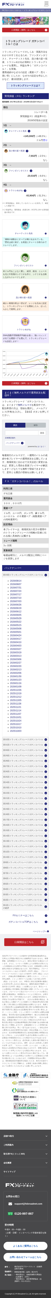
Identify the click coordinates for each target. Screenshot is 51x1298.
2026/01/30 (15, 676)
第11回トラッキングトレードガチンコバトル (23, 851)
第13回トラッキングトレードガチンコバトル (23, 841)
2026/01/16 (15, 683)
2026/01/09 (15, 686)
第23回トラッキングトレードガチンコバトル (23, 787)
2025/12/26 (15, 690)
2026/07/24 (15, 591)
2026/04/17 (15, 639)
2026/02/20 (15, 666)
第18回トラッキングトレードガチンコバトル (23, 814)
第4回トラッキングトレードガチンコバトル (22, 889)
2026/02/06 (15, 673)
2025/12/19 (15, 693)
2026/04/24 (15, 635)
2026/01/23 (15, 680)
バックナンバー (13, 443)
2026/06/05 (15, 615)
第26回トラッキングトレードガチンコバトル (23, 771)
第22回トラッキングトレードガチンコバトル (23, 793)
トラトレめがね (16, 190)
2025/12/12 (15, 697)
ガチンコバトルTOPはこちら (23, 922)
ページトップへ (40, 931)
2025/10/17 (15, 724)
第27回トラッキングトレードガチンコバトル (23, 766)
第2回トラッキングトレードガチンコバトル (22, 900)
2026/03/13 (15, 656)
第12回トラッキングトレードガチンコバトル (23, 846)
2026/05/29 (15, 618)
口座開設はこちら (24, 942)
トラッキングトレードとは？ (25, 85)
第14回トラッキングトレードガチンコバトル (23, 836)
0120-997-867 (23, 1213)
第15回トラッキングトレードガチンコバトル (23, 830)
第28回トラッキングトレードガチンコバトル (23, 761)
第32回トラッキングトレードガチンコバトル (23, 739)
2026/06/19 (15, 608)
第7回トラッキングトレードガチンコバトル (22, 873)
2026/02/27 (15, 663)
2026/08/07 (15, 584)
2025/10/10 (15, 727)
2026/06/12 (15, 611)
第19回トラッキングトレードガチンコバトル (23, 809)
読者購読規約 (10, 438)
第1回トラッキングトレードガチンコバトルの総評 (22, 906)
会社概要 (7, 1163)
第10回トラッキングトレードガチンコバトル (23, 857)
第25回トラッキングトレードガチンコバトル (23, 777)
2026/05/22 (15, 622)
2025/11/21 (15, 707)
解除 (36, 425)
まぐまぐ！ (41, 447)
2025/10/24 (15, 721)
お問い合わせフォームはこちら (25, 1257)
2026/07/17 (15, 594)
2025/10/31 (15, 717)
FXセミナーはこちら (23, 915)
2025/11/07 (15, 714)
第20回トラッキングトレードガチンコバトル (23, 803)
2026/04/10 (15, 642)
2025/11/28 (15, 703)
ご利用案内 (8, 1145)
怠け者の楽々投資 (17, 151)
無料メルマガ (25, 405)
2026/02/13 (15, 669)
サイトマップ (9, 1171)
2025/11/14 (15, 710)
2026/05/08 (15, 628)
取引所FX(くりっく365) (14, 1154)
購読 (15, 425)
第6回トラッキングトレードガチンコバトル (22, 878)
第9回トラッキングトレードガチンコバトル (22, 862)
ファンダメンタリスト (19, 171)
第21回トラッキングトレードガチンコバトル (23, 798)
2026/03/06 (15, 659)
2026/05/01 (15, 632)
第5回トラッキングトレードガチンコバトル (22, 884)
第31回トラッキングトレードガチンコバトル (23, 745)
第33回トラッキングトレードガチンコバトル (23, 575)
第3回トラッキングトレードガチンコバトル (22, 894)
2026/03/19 (15, 652)
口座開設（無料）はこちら (23, 30)
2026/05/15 (15, 625)
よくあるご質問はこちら (25, 1246)
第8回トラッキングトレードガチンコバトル (22, 868)
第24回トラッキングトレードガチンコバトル (23, 782)
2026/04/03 (15, 645)
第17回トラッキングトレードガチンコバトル (23, 820)
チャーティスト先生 (18, 131)
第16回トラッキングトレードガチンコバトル (23, 825)
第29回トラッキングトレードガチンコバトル (23, 755)
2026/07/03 (15, 601)
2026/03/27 (15, 649)
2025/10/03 (15, 731)
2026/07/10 (15, 598)
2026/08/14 (15, 581)
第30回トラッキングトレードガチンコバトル (23, 750)
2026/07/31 (15, 587)
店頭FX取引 (9, 1136)
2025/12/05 (15, 700)
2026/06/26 (15, 604)
